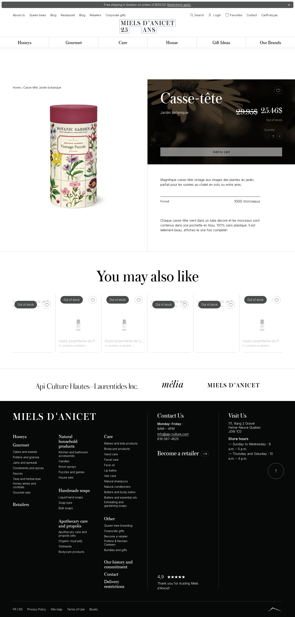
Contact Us (170, 415)
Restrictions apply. (179, 4)
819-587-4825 (168, 439)
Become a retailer (178, 453)
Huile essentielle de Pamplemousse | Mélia (95, 341)
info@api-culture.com (173, 434)
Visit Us (237, 415)
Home (17, 87)
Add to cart (221, 152)
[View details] (78, 314)
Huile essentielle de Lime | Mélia (132, 341)
